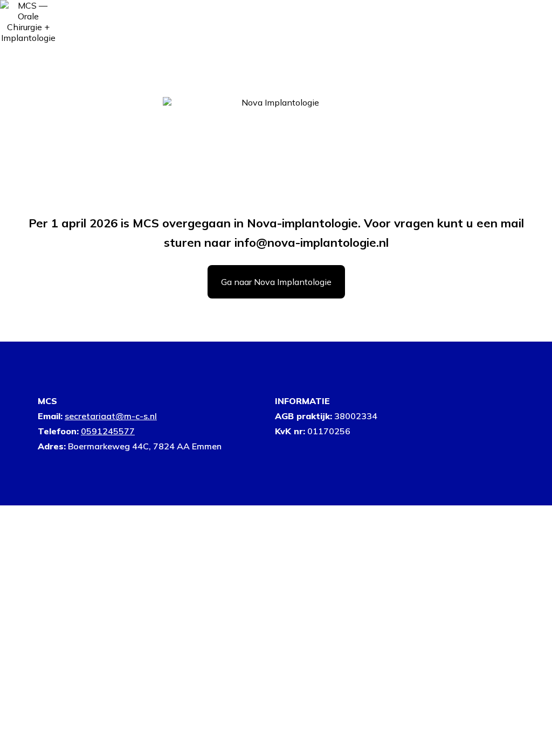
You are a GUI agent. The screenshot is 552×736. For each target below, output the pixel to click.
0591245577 (108, 431)
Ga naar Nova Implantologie (276, 281)
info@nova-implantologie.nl (311, 242)
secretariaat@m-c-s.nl (111, 416)
